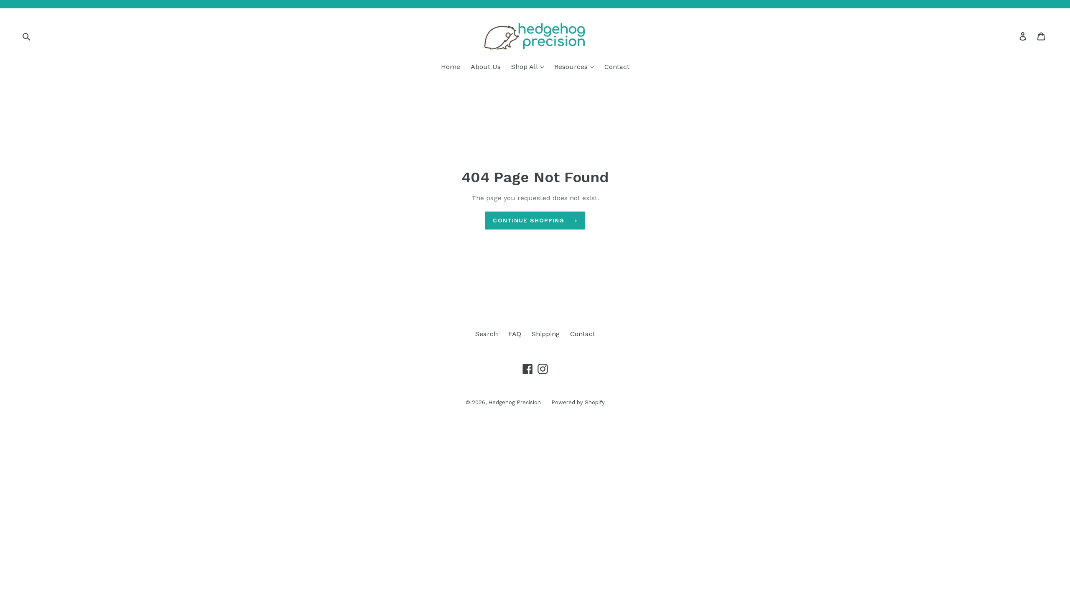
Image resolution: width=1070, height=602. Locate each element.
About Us (486, 67)
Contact (616, 67)
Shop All (525, 67)
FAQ (514, 334)
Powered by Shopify (578, 402)
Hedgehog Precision (514, 402)
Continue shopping (528, 220)
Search (486, 334)
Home (450, 67)
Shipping (546, 334)
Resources (572, 67)
